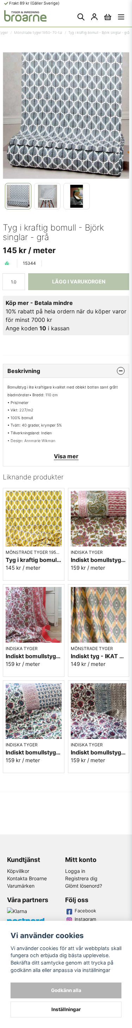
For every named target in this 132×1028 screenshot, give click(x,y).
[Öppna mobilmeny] (121, 17)
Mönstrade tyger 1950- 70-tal (38, 32)
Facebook (85, 910)
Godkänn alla (66, 990)
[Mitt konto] (94, 17)
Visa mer (66, 456)
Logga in (75, 871)
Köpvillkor (18, 871)
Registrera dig (81, 878)
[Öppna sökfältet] (81, 17)
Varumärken (20, 886)
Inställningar (66, 1009)
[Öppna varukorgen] (107, 17)
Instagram (85, 919)
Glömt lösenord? (83, 886)
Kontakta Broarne (27, 878)
